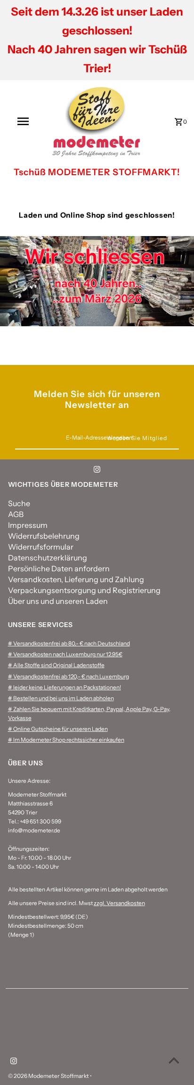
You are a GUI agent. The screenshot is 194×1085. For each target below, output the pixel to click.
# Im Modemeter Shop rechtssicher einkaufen (66, 739)
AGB (16, 514)
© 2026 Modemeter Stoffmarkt (49, 1075)
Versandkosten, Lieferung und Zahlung (76, 579)
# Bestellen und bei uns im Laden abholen (61, 698)
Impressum (28, 525)
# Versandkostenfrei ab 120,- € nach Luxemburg (68, 676)
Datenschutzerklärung (47, 557)
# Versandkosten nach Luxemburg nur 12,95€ (65, 654)
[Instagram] (97, 470)
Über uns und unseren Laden (58, 601)
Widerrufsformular (40, 546)
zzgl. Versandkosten (119, 903)
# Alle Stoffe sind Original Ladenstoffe (56, 665)
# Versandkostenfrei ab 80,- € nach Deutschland (69, 643)
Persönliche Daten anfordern (59, 568)
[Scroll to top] (174, 1060)
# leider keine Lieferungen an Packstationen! (64, 687)
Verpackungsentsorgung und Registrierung (84, 590)
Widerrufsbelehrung (44, 536)
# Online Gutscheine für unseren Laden (58, 728)
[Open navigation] (24, 121)
